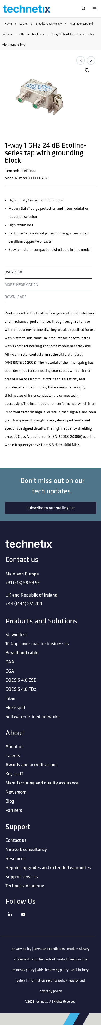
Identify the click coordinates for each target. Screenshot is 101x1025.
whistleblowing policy (53, 969)
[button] (87, 70)
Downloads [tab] (16, 296)
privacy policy (21, 948)
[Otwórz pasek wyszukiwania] (82, 9)
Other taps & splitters (31, 34)
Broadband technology (49, 23)
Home (8, 23)
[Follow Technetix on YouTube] (26, 920)
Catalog (23, 23)
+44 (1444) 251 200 (23, 603)
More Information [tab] (21, 284)
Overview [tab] (13, 272)
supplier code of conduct (50, 959)
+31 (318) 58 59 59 (22, 582)
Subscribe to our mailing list (50, 508)
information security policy (47, 980)
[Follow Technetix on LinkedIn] (13, 920)
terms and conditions (49, 948)
